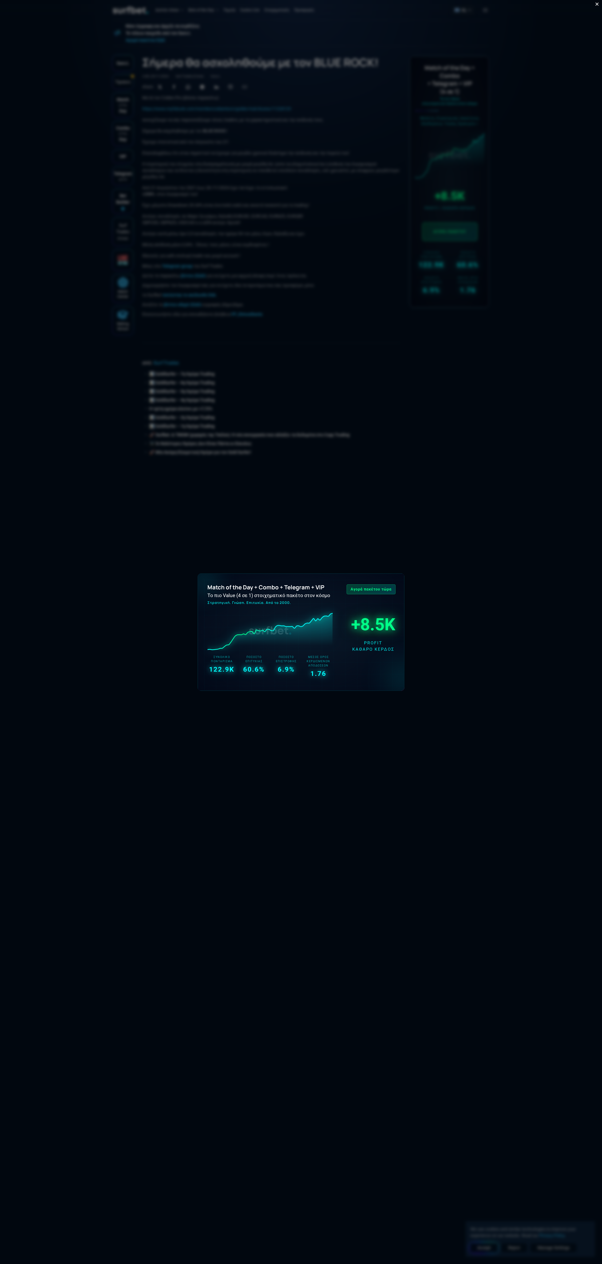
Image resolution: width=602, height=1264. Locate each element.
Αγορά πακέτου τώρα (371, 589)
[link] (301, 632)
